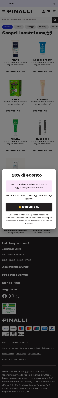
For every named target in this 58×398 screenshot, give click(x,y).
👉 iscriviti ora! (29, 207)
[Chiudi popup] (50, 174)
